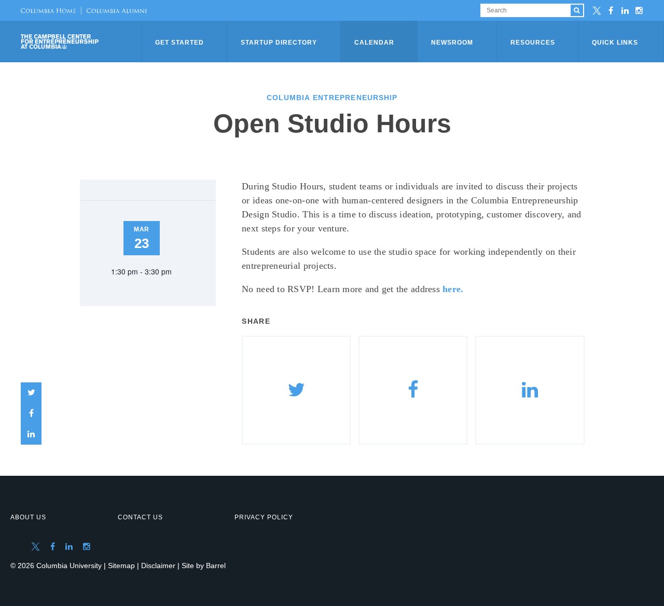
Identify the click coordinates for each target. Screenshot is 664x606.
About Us (28, 517)
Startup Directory (279, 42)
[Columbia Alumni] (114, 10)
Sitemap (121, 565)
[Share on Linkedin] (529, 390)
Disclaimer (158, 565)
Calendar (374, 42)
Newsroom (452, 42)
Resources (532, 42)
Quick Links (615, 42)
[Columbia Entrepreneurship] (82, 41)
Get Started (179, 42)
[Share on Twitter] (31, 392)
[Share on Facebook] (31, 413)
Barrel (216, 565)
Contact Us (140, 517)
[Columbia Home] (48, 10)
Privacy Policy (263, 517)
